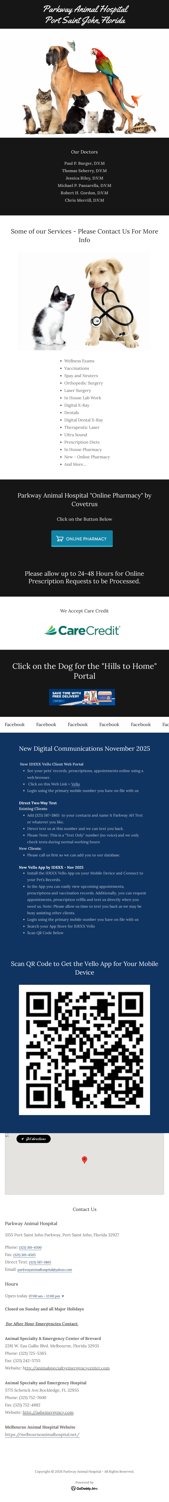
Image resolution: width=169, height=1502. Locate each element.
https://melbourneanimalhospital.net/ (42, 1434)
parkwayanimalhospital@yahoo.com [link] (45, 1269)
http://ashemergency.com (48, 1412)
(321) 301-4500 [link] (30, 1247)
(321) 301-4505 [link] (24, 1255)
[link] (84, 22)
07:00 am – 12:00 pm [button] (44, 1296)
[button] (62, 1296)
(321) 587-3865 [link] (40, 1262)
